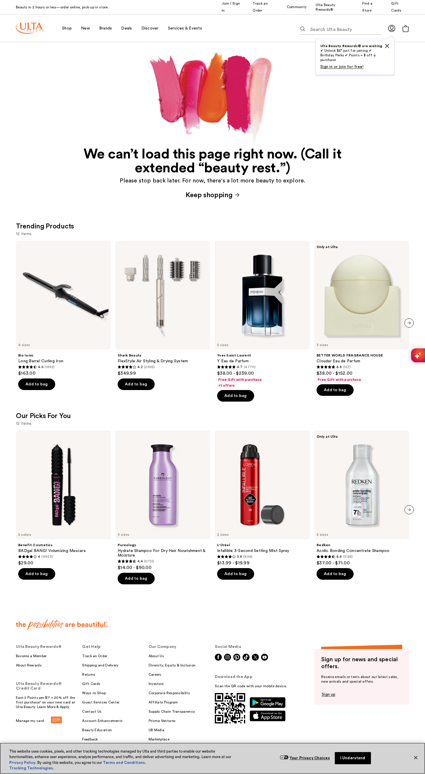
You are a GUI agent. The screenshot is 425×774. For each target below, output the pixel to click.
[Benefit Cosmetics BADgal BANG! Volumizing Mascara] (63, 498)
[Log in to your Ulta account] (391, 28)
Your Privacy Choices (310, 758)
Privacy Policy (22, 762)
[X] (387, 46)
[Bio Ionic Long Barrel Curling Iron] (63, 308)
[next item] (409, 323)
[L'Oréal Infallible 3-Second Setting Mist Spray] (262, 498)
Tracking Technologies (31, 768)
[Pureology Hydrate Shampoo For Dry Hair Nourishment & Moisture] (162, 500)
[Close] (415, 757)
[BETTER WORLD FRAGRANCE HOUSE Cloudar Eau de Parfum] (361, 311)
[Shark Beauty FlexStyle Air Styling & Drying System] (162, 308)
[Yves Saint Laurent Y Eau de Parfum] (262, 314)
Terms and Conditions (124, 762)
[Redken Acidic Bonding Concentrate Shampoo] (361, 498)
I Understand (352, 758)
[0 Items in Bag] (405, 28)
